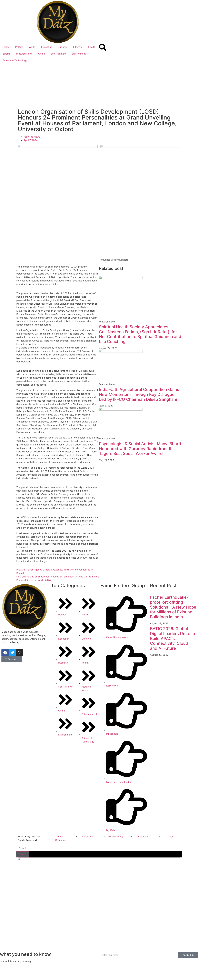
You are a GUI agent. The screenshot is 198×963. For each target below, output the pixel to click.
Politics (19, 47)
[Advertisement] (99, 85)
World (32, 47)
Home (6, 47)
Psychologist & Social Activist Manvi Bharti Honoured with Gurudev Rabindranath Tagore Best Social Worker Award (140, 448)
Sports (6, 53)
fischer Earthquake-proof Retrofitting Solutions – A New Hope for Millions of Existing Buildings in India (173, 607)
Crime (41, 53)
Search (22, 854)
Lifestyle (77, 47)
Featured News (24, 53)
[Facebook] (5, 652)
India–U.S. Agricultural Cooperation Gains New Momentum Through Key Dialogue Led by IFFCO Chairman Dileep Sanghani (139, 394)
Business (62, 47)
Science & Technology (15, 60)
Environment (79, 53)
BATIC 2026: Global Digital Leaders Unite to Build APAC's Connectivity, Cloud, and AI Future (172, 638)
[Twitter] (12, 652)
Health (91, 47)
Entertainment (58, 53)
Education (46, 47)
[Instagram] (19, 652)
